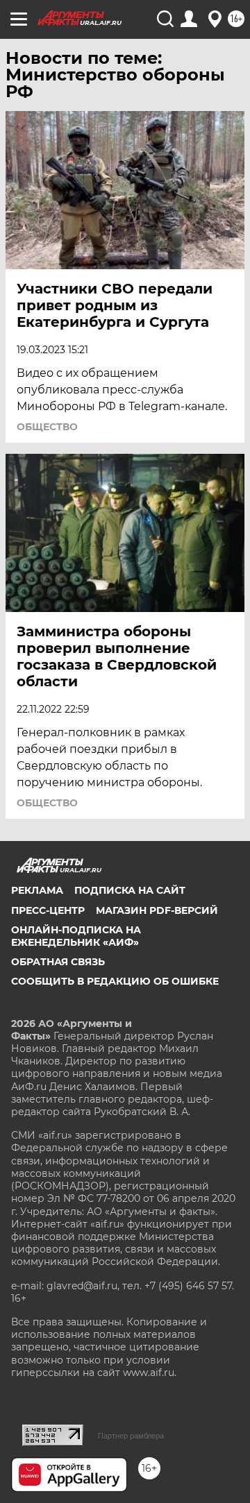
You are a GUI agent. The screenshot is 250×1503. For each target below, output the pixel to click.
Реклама (37, 890)
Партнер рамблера (131, 1436)
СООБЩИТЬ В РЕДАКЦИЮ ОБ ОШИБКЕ (115, 981)
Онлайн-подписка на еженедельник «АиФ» (76, 936)
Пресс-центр (48, 910)
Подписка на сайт (129, 890)
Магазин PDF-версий (157, 910)
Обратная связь (58, 962)
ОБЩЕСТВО (47, 427)
